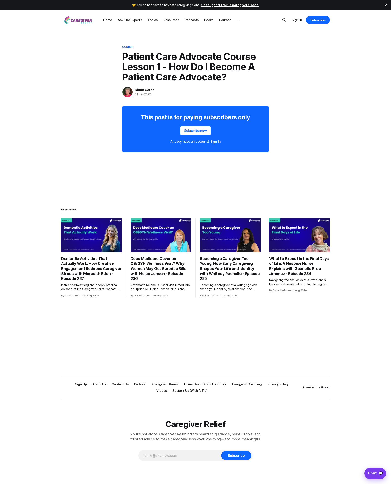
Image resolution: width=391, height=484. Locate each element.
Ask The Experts (130, 20)
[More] (239, 20)
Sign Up (81, 384)
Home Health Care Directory (205, 384)
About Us (99, 384)
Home (107, 20)
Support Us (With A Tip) (190, 391)
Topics (153, 20)
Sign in (297, 20)
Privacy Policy (278, 384)
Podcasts (192, 20)
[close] (386, 5)
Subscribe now (195, 130)
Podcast (140, 384)
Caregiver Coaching (247, 384)
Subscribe (318, 20)
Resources (171, 20)
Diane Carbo (145, 90)
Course (127, 46)
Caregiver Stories (165, 384)
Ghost (325, 387)
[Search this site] (284, 20)
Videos (161, 391)
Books (208, 20)
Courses (225, 20)
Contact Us (120, 384)
